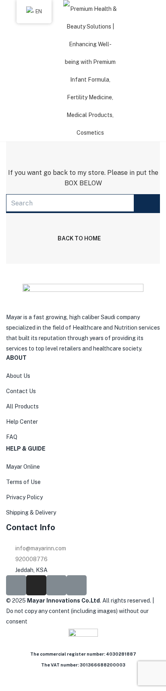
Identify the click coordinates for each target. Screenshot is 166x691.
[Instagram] (36, 585)
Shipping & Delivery (31, 512)
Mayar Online (23, 466)
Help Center (22, 421)
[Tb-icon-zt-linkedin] (76, 585)
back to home (79, 238)
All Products (22, 406)
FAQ (11, 437)
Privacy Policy (24, 497)
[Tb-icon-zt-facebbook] (16, 585)
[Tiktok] (56, 585)
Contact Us (21, 391)
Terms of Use (23, 482)
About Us (18, 376)
